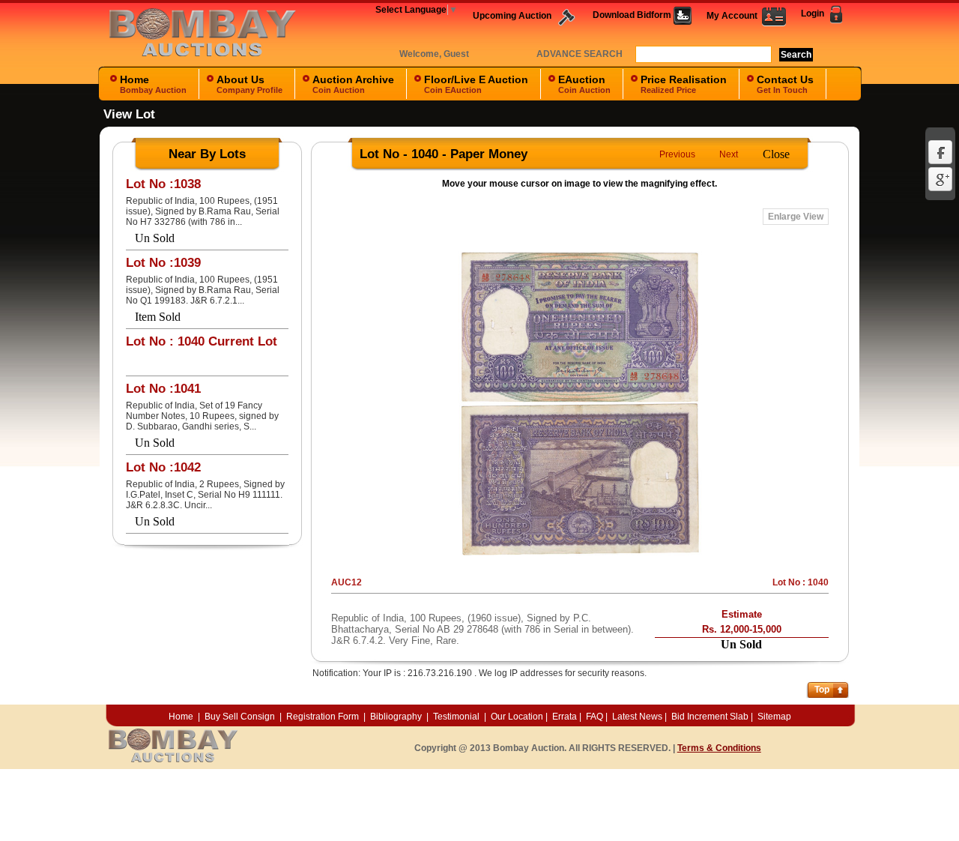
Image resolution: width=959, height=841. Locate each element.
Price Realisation (684, 83)
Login (813, 13)
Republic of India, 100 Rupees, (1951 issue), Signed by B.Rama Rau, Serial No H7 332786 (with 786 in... (202, 211)
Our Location (517, 716)
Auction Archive (353, 83)
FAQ (594, 716)
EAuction (584, 83)
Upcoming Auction (513, 15)
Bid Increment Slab (709, 716)
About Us (249, 83)
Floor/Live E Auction (476, 83)
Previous (677, 154)
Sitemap (774, 716)
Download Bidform (633, 15)
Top (821, 689)
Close (776, 154)
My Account (734, 15)
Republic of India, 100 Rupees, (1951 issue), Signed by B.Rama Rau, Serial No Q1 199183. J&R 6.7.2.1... (202, 290)
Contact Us (785, 83)
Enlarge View (795, 216)
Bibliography (396, 716)
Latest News (637, 716)
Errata (564, 716)
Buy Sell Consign (241, 716)
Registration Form (322, 716)
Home (153, 83)
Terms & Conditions (719, 748)
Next (728, 154)
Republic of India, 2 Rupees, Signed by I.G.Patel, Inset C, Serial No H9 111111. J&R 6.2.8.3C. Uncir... (205, 494)
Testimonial (456, 716)
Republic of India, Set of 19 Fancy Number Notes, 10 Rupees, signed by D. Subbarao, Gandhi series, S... (202, 416)
